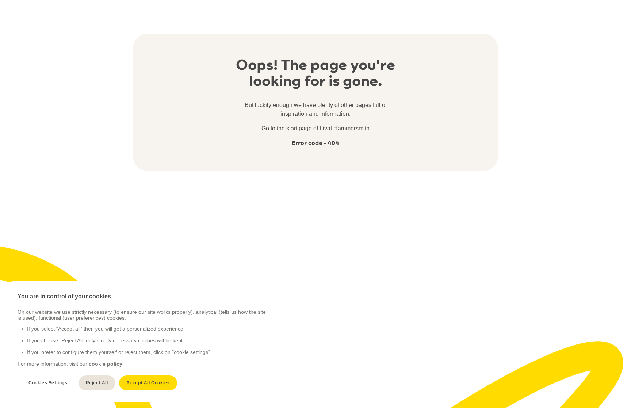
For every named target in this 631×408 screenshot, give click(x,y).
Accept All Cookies (148, 382)
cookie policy (105, 364)
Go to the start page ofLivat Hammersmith (315, 128)
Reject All (97, 382)
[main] (143, 341)
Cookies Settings (48, 382)
